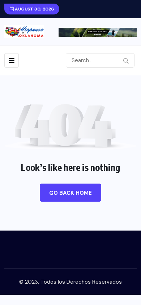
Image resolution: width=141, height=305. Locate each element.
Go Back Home (70, 193)
